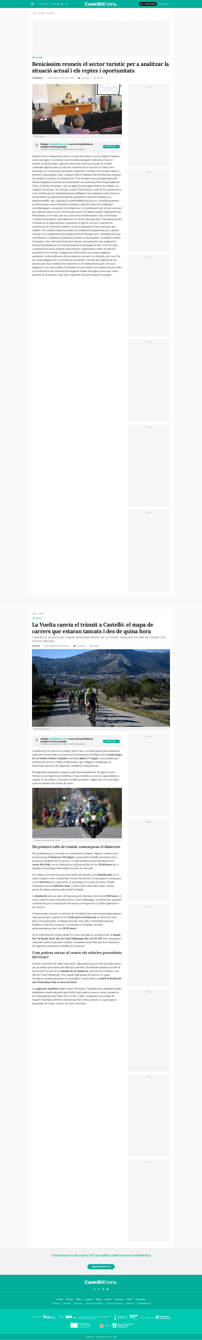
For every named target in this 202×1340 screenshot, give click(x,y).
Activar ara (110, 147)
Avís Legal (78, 1303)
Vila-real (69, 1299)
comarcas (41, 13)
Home (34, 13)
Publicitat (130, 1303)
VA (62, 4)
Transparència (144, 1303)
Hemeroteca (141, 1299)
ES (67, 4)
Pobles (78, 1299)
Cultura (99, 1299)
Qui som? (67, 1303)
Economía (88, 1299)
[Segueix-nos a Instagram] (54, 4)
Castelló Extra (37, 78)
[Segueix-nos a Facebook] (47, 4)
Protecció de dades (94, 1303)
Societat (108, 1299)
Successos (119, 1299)
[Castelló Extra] (101, 1284)
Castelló (36, 618)
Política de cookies (114, 1303)
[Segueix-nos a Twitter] (51, 4)
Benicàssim (37, 57)
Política (129, 1299)
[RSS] (58, 4)
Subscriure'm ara (101, 1267)
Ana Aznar (36, 646)
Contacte (56, 1303)
